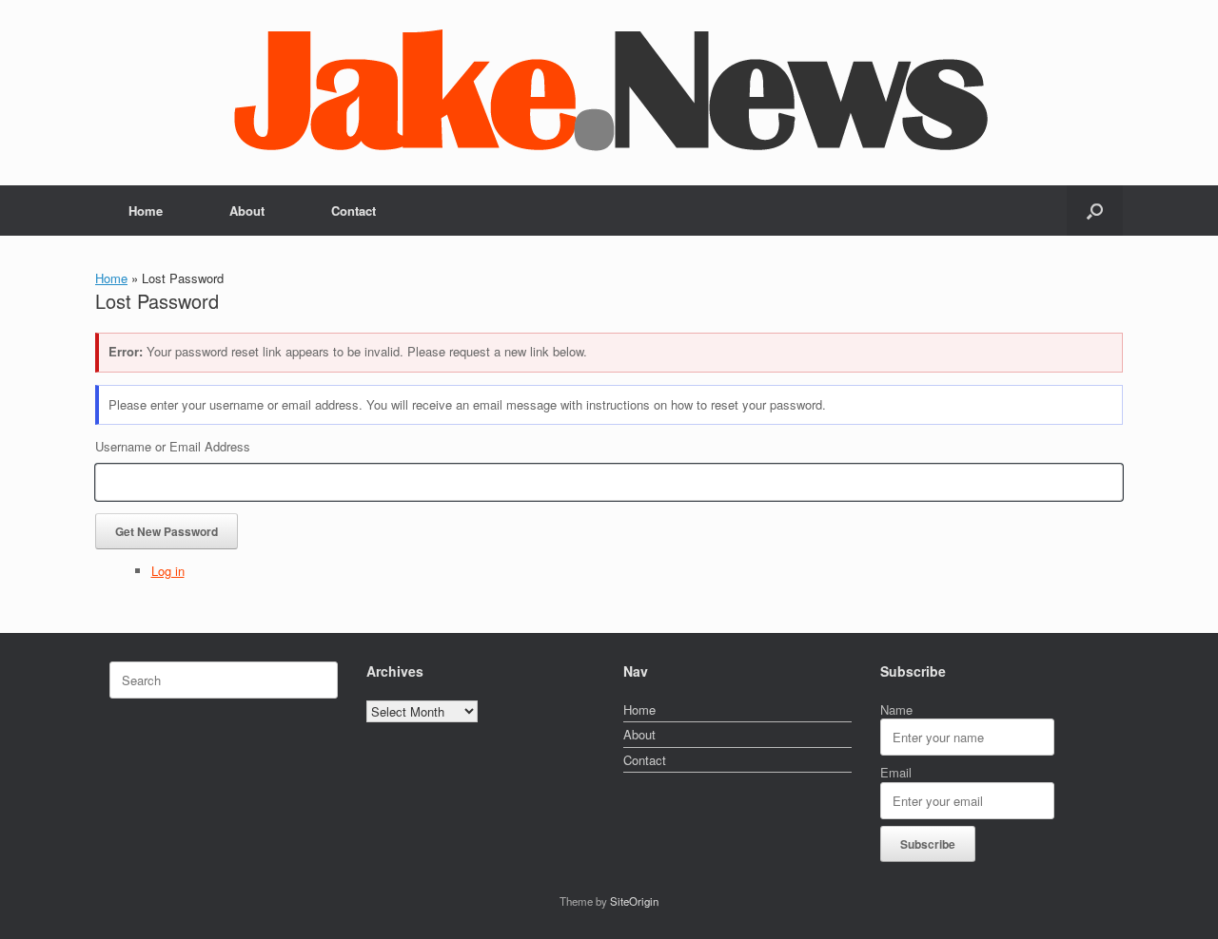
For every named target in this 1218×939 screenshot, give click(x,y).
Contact (353, 210)
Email (896, 772)
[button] (1095, 210)
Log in (168, 571)
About (247, 210)
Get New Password (166, 531)
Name (896, 709)
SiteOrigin (634, 901)
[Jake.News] (609, 84)
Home (145, 210)
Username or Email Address (172, 446)
